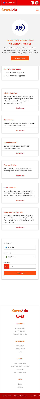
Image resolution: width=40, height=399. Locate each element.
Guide (20, 384)
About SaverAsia (20, 363)
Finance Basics (20, 349)
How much (7, 262)
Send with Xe (20, 58)
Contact (20, 387)
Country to (7, 253)
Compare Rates (20, 328)
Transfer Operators (20, 334)
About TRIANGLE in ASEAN (20, 366)
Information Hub (20, 372)
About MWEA (20, 369)
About (20, 359)
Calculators (20, 346)
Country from (8, 243)
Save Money (20, 341)
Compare (20, 273)
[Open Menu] (37, 10)
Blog (20, 352)
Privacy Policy (6, 396)
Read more (20, 108)
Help (20, 379)
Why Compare (20, 331)
